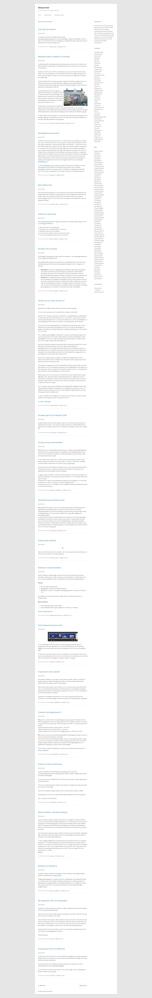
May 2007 (96, 179)
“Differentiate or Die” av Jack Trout (52, 165)
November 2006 (98, 191)
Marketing (52, 175)
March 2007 (97, 183)
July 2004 (96, 244)
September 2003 (98, 263)
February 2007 (97, 185)
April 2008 (96, 158)
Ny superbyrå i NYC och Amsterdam (52, 900)
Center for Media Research (45, 611)
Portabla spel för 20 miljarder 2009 (52, 415)
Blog (95, 59)
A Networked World (46, 221)
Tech (95, 128)
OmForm (96, 98)
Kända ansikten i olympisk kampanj (52, 812)
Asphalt (73, 658)
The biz (51, 939)
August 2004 (97, 242)
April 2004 (96, 250)
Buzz (95, 65)
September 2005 (98, 217)
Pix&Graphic (97, 109)
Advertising (52, 123)
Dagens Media (57, 875)
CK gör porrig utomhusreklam (50, 442)
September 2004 (98, 240)
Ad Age (84, 111)
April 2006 (96, 204)
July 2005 (96, 221)
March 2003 (97, 274)
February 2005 (97, 231)
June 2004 (96, 246)
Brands (51, 46)
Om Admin (97, 290)
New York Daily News (68, 463)
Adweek (40, 852)
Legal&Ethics (58, 490)
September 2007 (98, 172)
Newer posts (83, 985)
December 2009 (98, 151)
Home (39, 15)
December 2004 (98, 234)
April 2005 (96, 227)
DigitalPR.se (97, 37)
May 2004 (96, 248)
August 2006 (97, 196)
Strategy (96, 124)
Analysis (96, 56)
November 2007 (98, 168)
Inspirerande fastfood (47, 540)
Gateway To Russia (43, 200)
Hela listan (52, 526)
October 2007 (97, 170)
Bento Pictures (59, 554)
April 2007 (96, 181)
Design (51, 290)
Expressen (60, 119)
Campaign (52, 490)
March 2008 (97, 160)
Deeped (96, 27)
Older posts (41, 985)
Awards (96, 58)
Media (51, 239)
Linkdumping (97, 92)
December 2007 (98, 166)
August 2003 (97, 265)
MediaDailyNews (42, 161)
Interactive (96, 88)
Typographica (49, 256)
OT (95, 101)
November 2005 (98, 214)
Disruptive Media (98, 75)
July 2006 (96, 198)
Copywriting (97, 69)
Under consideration (43, 750)
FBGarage (96, 79)
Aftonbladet (48, 401)
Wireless (55, 432)
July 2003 (96, 267)
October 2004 (97, 238)
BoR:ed (96, 61)
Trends (96, 136)
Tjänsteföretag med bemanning (51, 500)
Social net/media (98, 120)
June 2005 (96, 223)
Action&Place (53, 802)
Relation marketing (60, 123)
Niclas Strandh (107, 25)
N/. (65, 46)
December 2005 (98, 212)
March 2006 (97, 206)
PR (94, 111)
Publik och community (47, 214)
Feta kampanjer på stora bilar (50, 625)
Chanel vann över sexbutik (49, 671)
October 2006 (97, 193)
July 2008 (96, 153)
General (52, 405)
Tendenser (97, 130)
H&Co (95, 84)
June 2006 (96, 200)
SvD (47, 526)
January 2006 (97, 210)
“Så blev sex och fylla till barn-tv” (51, 300)
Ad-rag (64, 471)
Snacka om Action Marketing (50, 764)
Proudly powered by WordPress (45, 991)
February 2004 (97, 254)
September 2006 (98, 195)
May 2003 (96, 271)
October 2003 (97, 261)
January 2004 (97, 255)
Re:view (96, 115)
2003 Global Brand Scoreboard (46, 39)
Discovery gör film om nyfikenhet (51, 949)
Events (95, 77)
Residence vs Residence (47, 866)
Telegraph (83, 698)
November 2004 (98, 236)
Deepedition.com (98, 42)
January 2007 (97, 187)
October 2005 (97, 215)
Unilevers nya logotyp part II (49, 712)
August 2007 (97, 174)
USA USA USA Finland (46, 29)
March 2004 (97, 252)
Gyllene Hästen (98, 82)
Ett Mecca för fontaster (47, 249)
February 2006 (97, 208)
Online (95, 99)
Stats (55, 46)
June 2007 (96, 177)
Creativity (52, 557)
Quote (95, 113)
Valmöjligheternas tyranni (49, 133)
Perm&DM (96, 103)
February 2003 (97, 276)
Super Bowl (97, 126)
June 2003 (96, 269)
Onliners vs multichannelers (49, 567)
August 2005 (97, 219)
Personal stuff (97, 107)
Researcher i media (59, 15)
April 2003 (96, 273)
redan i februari (69, 720)
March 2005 (97, 229)
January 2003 (97, 278)
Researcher (43, 7)
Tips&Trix (55, 239)
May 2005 (96, 225)
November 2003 (98, 259)
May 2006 (96, 202)
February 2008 (97, 162)
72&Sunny (40, 908)
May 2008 (96, 156)
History (96, 86)
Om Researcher (47, 15)
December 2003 (98, 257)
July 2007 (96, 176)
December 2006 (98, 189)
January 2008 (97, 164)
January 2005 (97, 233)
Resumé (59, 721)
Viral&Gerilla (97, 137)
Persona (96, 105)
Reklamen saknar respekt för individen (54, 56)
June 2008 (96, 155)
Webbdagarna (97, 139)
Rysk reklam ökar (45, 185)
